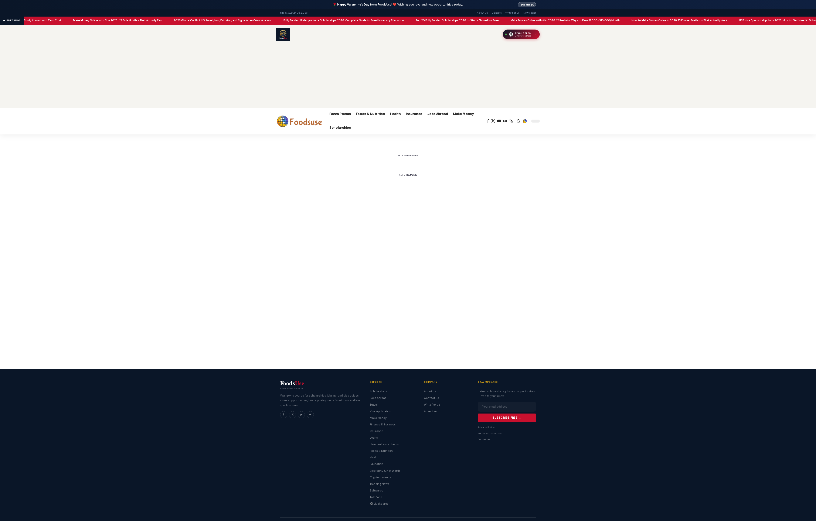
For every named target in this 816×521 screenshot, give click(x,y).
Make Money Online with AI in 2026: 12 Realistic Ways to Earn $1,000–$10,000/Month (539, 20)
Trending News (379, 484)
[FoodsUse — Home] (283, 34)
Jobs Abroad (378, 398)
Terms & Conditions (490, 433)
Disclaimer (484, 439)
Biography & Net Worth (385, 471)
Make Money (378, 418)
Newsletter (529, 12)
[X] (493, 121)
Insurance (376, 431)
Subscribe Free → (507, 417)
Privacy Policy (486, 427)
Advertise (430, 411)
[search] (525, 121)
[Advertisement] (408, 76)
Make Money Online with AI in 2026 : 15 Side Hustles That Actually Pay (91, 20)
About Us (482, 12)
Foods (292, 383)
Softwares (376, 490)
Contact (497, 12)
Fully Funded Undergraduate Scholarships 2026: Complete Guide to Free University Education (318, 20)
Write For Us (512, 12)
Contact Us (431, 398)
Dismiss (527, 4)
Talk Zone (376, 497)
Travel (374, 405)
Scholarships (378, 391)
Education (376, 464)
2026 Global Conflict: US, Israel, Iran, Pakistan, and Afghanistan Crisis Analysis (197, 20)
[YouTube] (499, 121)
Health (374, 457)
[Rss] (511, 121)
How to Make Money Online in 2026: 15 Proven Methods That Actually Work (653, 20)
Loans (374, 437)
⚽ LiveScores (379, 503)
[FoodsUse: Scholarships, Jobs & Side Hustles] (299, 121)
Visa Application (380, 411)
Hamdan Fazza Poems (384, 444)
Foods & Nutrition (381, 451)
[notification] (518, 121)
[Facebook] (488, 121)
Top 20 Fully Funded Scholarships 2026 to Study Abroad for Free (431, 20)
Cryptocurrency (380, 477)
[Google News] (505, 121)
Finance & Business (383, 424)
